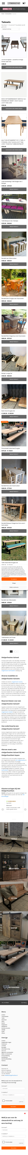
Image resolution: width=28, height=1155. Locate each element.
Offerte (3, 1033)
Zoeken (3, 1015)
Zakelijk (3, 1029)
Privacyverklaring (5, 1055)
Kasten (3, 1023)
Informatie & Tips (5, 1049)
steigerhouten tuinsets (17, 682)
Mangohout (4, 1026)
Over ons (3, 1050)
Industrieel (3, 1019)
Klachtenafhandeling (6, 1059)
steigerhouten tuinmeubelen (8, 670)
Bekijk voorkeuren (14, 587)
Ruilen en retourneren (6, 1054)
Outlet (2, 1031)
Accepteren (14, 579)
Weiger (14, 583)
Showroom (4, 1044)
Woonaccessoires (5, 1028)
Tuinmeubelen (8, 13)
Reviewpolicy (4, 1057)
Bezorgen (3, 1047)
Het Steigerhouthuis (20, 760)
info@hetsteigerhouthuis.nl (11, 1075)
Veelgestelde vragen (6, 1042)
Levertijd (3, 1045)
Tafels (2, 1018)
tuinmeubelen (4, 770)
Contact (3, 1040)
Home (2, 13)
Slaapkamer (4, 1024)
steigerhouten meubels (7, 712)
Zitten (2, 1021)
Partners (3, 1060)
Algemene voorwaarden (7, 1052)
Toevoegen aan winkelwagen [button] (14, 67)
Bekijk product (14, 189)
